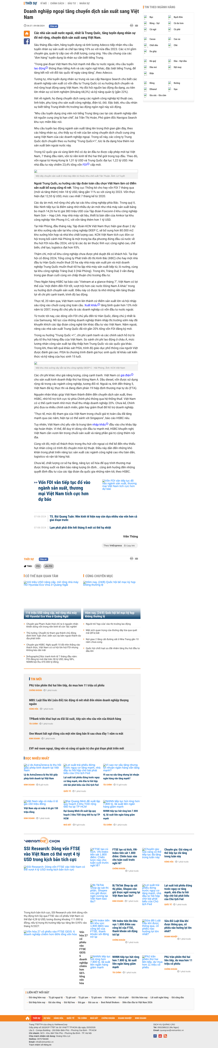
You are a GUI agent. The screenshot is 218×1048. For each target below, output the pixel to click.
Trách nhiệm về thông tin (40, 1045)
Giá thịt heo (69, 1002)
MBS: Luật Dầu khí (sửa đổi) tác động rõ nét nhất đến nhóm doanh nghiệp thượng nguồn (79, 702)
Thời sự (31, 3)
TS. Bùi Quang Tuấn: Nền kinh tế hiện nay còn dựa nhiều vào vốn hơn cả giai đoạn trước (93, 518)
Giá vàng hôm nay (37, 997)
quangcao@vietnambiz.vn (172, 1030)
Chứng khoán (35, 690)
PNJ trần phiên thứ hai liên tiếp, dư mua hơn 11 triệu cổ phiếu (66, 685)
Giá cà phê (123, 997)
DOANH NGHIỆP (124, 1018)
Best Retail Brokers (110, 1002)
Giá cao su (93, 1002)
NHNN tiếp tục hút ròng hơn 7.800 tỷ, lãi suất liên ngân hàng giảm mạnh (120, 814)
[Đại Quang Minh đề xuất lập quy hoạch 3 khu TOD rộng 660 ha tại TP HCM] (82, 804)
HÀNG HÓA (58, 1018)
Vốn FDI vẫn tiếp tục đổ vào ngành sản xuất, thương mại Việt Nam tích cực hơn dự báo (64, 491)
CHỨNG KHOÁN (108, 1018)
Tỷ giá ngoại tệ (56, 997)
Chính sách (57, 3)
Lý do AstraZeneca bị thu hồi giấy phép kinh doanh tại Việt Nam (41, 776)
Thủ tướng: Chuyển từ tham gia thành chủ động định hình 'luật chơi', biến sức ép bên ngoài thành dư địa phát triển (53, 636)
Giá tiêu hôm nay (139, 997)
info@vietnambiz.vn (44, 1042)
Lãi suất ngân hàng (159, 997)
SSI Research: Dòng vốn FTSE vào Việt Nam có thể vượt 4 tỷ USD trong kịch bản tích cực (52, 854)
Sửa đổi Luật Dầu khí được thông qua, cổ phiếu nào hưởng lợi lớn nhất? (178, 926)
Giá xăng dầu (178, 997)
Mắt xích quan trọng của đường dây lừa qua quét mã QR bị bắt (111, 631)
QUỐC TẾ (70, 1018)
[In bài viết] (132, 25)
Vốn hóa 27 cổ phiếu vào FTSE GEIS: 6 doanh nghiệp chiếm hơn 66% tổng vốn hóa (83, 957)
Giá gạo (81, 1002)
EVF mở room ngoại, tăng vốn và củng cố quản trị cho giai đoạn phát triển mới (76, 748)
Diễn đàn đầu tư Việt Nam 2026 (137, 1002)
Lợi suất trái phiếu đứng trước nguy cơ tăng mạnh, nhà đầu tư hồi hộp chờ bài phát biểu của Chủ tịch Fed (81, 781)
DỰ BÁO (47, 1018)
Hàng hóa (33, 709)
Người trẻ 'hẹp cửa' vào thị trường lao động (108, 624)
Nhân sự (84, 3)
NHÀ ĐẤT (94, 1018)
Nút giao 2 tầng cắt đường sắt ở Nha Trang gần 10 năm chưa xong (112, 640)
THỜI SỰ (36, 1018)
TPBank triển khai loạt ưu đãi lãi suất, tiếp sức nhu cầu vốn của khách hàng (75, 719)
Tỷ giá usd (70, 997)
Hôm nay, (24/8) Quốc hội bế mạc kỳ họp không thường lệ (109, 614)
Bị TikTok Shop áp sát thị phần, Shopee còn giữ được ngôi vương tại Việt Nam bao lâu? (126, 891)
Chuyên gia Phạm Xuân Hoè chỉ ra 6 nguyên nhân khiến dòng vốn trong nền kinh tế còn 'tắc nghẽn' (52, 625)
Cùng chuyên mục (99, 576)
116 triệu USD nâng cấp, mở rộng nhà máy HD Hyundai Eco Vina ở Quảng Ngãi (51, 614)
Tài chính (33, 724)
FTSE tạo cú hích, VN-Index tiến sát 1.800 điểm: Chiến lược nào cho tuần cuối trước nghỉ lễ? (125, 856)
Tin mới (36, 679)
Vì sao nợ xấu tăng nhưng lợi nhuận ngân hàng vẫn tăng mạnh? (121, 776)
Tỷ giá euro (96, 997)
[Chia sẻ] (27, 41)
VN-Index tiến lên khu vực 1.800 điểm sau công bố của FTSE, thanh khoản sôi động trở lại (124, 927)
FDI (38, 566)
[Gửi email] (136, 26)
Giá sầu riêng (54, 1002)
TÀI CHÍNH (82, 1018)
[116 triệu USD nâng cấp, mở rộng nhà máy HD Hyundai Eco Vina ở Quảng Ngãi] (52, 600)
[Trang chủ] (27, 34)
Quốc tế (67, 791)
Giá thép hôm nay (37, 1002)
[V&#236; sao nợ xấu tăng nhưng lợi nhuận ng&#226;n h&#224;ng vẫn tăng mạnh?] (122, 768)
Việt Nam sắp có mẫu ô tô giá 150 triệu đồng (41, 810)
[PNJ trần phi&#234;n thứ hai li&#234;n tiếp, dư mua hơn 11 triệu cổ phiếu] (152, 962)
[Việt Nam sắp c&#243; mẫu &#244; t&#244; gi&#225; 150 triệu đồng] (42, 803)
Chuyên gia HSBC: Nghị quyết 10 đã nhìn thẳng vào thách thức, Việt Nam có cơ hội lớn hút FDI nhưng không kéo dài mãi (53, 647)
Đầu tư (72, 3)
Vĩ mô (43, 3)
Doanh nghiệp (170, 936)
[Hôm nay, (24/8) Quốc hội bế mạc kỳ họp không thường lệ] (112, 600)
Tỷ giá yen (83, 997)
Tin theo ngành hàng (159, 7)
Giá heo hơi (110, 997)
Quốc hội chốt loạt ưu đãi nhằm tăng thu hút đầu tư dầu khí (113, 649)
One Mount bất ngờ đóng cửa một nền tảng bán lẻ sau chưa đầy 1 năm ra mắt (76, 733)
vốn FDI (48, 566)
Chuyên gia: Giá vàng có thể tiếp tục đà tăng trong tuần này (178, 853)
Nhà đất (67, 825)
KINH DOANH (140, 1018)
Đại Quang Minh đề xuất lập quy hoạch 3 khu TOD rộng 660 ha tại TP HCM (82, 814)
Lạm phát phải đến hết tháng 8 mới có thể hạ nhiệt (80, 527)
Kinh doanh (34, 738)
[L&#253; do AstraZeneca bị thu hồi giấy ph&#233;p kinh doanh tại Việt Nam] (42, 768)
